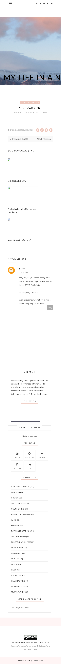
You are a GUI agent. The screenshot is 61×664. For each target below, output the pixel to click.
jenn (22, 268)
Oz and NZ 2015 (18, 586)
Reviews (15, 564)
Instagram (29, 458)
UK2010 (14, 570)
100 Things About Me (20, 607)
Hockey (14, 497)
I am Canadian (17, 553)
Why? (13, 520)
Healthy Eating (18, 581)
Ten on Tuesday (18, 536)
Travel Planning (19, 592)
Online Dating (17, 509)
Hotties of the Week (20, 514)
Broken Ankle (17, 547)
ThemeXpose (38, 660)
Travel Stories (18, 503)
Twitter (42, 458)
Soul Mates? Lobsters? (19, 240)
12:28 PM (23, 272)
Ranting (15, 492)
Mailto (17, 458)
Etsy (29, 469)
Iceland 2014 (17, 575)
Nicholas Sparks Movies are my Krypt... (22, 210)
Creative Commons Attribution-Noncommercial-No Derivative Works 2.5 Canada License (30, 646)
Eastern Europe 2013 (21, 531)
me (29, 642)
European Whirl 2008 (21, 542)
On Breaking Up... (17, 180)
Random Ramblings (30, 103)
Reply (50, 308)
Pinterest (17, 469)
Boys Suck (16, 525)
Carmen (20, 113)
